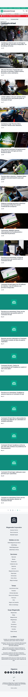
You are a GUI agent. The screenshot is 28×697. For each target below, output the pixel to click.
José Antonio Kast (13, 588)
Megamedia (14, 612)
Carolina (14, 629)
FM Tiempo (13, 626)
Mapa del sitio (17, 685)
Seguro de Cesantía (13, 602)
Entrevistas (13, 575)
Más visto (25, 13)
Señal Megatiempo (14, 547)
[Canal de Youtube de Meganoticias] (14, 673)
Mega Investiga (13, 580)
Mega (13, 615)
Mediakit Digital (14, 534)
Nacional (14, 557)
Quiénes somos (11, 685)
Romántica (13, 624)
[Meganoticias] (14, 520)
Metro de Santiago (13, 604)
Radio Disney (14, 631)
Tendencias (13, 561)
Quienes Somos (14, 530)
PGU (14, 600)
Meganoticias (13, 617)
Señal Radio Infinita (14, 549)
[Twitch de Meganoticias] (22, 673)
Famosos (13, 597)
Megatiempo (14, 619)
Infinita (13, 622)
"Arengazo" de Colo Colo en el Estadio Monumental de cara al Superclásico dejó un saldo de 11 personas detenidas (13, 644)
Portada (2, 19)
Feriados (14, 590)
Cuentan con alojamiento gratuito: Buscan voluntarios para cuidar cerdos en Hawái (13, 640)
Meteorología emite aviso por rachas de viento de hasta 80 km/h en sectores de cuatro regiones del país (13, 659)
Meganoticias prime (14, 571)
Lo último (9, 13)
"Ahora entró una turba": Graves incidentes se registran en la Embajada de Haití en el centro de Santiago (13, 649)
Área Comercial (14, 532)
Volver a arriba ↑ (14, 688)
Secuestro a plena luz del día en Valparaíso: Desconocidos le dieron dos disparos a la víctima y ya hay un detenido (14, 654)
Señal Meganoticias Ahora (14, 542)
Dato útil (14, 568)
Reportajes (13, 573)
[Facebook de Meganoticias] (5, 673)
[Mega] (14, 680)
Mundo (13, 559)
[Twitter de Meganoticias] (8, 673)
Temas (7, 19)
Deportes (13, 566)
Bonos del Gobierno (13, 595)
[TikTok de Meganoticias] (16, 673)
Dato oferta (14, 578)
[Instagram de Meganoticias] (11, 673)
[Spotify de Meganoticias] (19, 673)
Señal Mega (14, 545)
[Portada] (1, 14)
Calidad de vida (13, 564)
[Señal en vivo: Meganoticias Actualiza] (14, 17)
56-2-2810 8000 (22, 684)
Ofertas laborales (13, 593)
